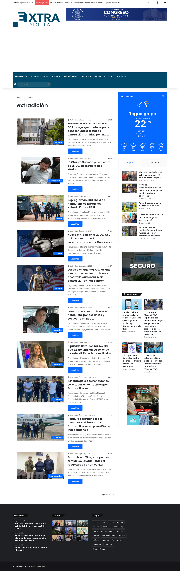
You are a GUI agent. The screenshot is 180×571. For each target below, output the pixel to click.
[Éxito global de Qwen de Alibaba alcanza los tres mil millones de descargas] (132, 347)
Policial (108, 76)
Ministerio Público (109, 536)
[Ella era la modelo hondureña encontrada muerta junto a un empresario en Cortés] (129, 231)
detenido (106, 527)
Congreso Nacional (116, 522)
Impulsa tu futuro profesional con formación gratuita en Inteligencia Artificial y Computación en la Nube (131, 320)
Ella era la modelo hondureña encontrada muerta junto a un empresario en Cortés (150, 231)
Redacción (74, 120)
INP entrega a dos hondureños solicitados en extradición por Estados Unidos (88, 384)
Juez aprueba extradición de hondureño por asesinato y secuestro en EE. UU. (87, 314)
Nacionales (21, 76)
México (96, 540)
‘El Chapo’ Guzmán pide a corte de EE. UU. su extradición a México (89, 165)
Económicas (70, 76)
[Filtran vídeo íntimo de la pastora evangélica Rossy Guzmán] (129, 218)
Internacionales (39, 76)
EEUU (95, 531)
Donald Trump (118, 527)
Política (56, 76)
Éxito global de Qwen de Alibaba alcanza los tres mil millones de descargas (131, 361)
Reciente (154, 162)
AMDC (95, 522)
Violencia (108, 545)
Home (21, 98)
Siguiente (106, 494)
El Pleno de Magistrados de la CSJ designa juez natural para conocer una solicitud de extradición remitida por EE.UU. (88, 129)
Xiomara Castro (99, 549)
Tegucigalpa (116, 540)
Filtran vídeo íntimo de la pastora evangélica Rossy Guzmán (151, 217)
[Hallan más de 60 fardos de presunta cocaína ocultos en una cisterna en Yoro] (58, 530)
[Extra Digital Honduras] (37, 19)
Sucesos (121, 76)
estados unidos (106, 531)
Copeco (96, 527)
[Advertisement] (90, 52)
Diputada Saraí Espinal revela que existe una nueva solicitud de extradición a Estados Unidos (89, 349)
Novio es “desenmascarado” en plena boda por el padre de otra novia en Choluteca (150, 190)
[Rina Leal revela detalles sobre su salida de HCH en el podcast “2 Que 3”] (129, 176)
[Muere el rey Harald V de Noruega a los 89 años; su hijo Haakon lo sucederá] (58, 523)
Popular (130, 162)
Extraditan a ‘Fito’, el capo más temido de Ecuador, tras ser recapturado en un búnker (89, 460)
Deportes (86, 76)
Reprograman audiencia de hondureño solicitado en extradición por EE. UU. (86, 203)
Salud (97, 76)
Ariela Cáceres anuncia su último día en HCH (150, 204)
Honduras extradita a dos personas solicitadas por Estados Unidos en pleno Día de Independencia (89, 424)
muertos (122, 536)
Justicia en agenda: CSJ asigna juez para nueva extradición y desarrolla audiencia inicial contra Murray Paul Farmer (89, 275)
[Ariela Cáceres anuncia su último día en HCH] (129, 207)
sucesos (106, 540)
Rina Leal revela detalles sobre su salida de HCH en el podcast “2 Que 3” (150, 175)
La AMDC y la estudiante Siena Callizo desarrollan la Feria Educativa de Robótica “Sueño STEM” (153, 362)
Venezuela (97, 545)
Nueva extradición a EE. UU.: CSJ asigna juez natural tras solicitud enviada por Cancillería (90, 238)
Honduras (119, 531)
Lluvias (96, 536)
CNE (103, 522)
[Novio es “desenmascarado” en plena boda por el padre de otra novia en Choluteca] (129, 188)
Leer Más (75, 151)
